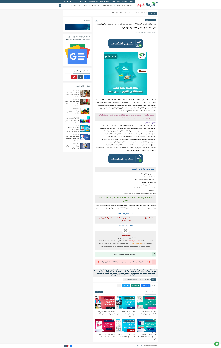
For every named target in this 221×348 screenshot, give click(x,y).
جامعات (85, 5)
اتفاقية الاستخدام (116, 1)
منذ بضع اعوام (110, 332)
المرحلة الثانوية (95, 5)
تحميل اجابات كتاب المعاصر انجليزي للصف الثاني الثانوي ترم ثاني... (147, 337)
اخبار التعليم (129, 5)
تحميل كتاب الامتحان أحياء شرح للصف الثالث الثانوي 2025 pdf (72, 138)
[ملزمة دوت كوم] (147, 4)
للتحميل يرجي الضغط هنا (125, 225)
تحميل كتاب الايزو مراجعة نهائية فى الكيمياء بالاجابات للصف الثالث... (128, 13)
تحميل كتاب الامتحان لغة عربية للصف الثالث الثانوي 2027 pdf (72, 94)
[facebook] (67, 1)
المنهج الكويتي (77, 5)
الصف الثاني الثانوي (150, 20)
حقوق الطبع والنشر (93, 1)
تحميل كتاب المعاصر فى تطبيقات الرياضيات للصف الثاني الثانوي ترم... (126, 314)
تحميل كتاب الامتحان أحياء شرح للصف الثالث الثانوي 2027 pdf (72, 112)
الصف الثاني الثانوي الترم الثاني (131, 279)
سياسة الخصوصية (104, 1)
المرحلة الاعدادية (107, 5)
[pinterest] (70, 1)
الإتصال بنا (124, 1)
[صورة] (85, 93)
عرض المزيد (99, 292)
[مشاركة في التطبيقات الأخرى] (119, 285)
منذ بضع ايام (75, 90)
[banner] (125, 48)
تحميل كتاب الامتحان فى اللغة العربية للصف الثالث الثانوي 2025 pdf (72, 147)
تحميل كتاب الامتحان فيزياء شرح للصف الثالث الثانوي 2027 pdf (72, 103)
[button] (145, 285)
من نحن (131, 1)
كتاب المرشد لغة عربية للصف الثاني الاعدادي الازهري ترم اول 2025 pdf (73, 129)
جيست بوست (83, 1)
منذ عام (153, 310)
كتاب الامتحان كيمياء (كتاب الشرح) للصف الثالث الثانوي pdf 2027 (72, 120)
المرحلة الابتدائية (120, 5)
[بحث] (60, 5)
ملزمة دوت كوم (140, 345)
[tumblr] (64, 1)
